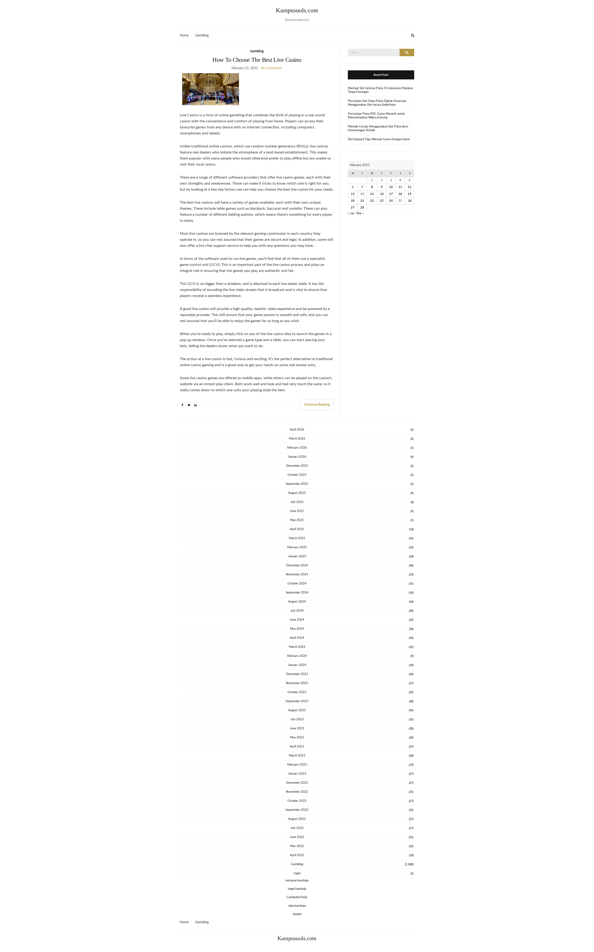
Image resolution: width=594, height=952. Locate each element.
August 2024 (297, 601)
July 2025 (297, 502)
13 (353, 194)
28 (362, 207)
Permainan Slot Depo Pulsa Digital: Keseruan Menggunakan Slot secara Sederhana (377, 103)
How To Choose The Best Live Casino (256, 59)
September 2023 (297, 701)
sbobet (297, 914)
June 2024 (297, 619)
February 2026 (297, 447)
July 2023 (297, 719)
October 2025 (297, 474)
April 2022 (297, 855)
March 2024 (297, 647)
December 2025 (297, 465)
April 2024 (297, 637)
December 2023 (297, 674)
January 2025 (297, 556)
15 (372, 194)
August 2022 (297, 819)
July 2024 (297, 610)
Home (184, 35)
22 (372, 200)
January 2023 (297, 773)
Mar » (360, 213)
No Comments (271, 68)
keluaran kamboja (297, 880)
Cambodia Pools (297, 897)
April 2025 (297, 529)
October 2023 (297, 692)
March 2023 (297, 755)
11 (400, 187)
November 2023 (297, 683)
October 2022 (297, 800)
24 (391, 200)
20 (353, 200)
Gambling (202, 35)
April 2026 (297, 429)
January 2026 (297, 456)
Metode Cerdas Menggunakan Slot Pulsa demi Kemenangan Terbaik (378, 128)
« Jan (351, 213)
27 (353, 207)
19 (409, 194)
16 (382, 194)
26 (409, 200)
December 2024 (297, 565)
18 (400, 194)
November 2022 (297, 791)
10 (391, 187)
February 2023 (297, 764)
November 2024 (297, 574)
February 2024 (297, 656)
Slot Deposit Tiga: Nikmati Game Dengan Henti (379, 139)
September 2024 (297, 592)
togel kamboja (297, 888)
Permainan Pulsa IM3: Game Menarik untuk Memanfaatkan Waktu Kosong (376, 115)
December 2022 (297, 782)
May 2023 (297, 737)
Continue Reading (317, 404)
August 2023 (297, 710)
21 (362, 200)
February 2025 (297, 547)
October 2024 (297, 583)
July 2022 (297, 828)
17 (391, 194)
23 (382, 200)
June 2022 (297, 837)
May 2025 (297, 520)
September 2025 (297, 484)
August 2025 (297, 493)
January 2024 (297, 665)
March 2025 (297, 538)
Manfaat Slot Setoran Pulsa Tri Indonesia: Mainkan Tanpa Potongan (380, 90)
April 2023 (297, 746)
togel (297, 873)
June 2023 (297, 728)
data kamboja (297, 905)
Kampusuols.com (297, 10)
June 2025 (297, 511)
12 (409, 187)
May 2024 (297, 628)
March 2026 (297, 438)
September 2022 (297, 810)
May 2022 (297, 846)
